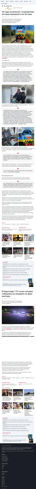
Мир (30, 1)
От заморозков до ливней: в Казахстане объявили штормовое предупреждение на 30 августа (9, 385)
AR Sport (21, 1)
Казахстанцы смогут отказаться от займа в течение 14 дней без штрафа (15, 435)
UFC (2, 469)
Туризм (3, 474)
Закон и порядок (4, 3)
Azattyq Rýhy (4, 58)
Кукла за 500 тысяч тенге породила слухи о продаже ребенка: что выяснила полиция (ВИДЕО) (17, 266)
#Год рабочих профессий (24, 224)
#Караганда (27, 377)
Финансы (12, 1)
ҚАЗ (10, 9)
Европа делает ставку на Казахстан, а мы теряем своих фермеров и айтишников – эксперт (25, 230)
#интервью (14, 224)
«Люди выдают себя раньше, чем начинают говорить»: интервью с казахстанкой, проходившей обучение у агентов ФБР (14, 285)
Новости (7, 1)
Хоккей (3, 466)
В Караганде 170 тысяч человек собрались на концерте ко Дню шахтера (15, 264)
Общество (26, 1)
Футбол (3, 465)
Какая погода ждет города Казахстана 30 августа (25, 384)
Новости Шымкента (5, 458)
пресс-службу (20, 329)
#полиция (13, 377)
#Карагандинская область (6, 377)
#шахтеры (31, 377)
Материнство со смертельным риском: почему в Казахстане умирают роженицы (9, 229)
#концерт (22, 377)
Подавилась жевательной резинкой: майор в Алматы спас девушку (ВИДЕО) (16, 268)
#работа (18, 224)
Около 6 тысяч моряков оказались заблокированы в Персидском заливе (16, 274)
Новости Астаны (4, 456)
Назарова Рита (5, 298)
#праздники (18, 377)
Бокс (2, 467)
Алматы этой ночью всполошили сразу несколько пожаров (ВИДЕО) (15, 272)
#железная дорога (8, 224)
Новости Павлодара (5, 459)
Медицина (3, 473)
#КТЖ (3, 224)
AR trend (16, 1)
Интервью (14, 16)
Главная (2, 1)
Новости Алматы (4, 457)
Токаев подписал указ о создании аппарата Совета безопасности (14, 270)
